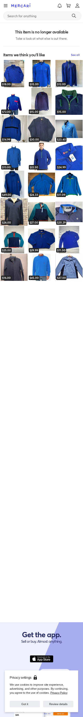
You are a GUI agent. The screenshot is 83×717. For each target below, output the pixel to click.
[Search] (74, 16)
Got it (25, 704)
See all (75, 55)
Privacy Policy (58, 693)
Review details (58, 704)
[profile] (77, 6)
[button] (60, 6)
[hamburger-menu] (6, 6)
